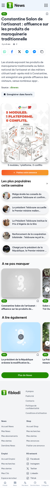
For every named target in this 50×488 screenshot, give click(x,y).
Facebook (35, 459)
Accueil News (7, 426)
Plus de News (25, 375)
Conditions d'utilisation (36, 413)
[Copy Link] (42, 51)
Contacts (30, 401)
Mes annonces (32, 441)
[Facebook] (12, 51)
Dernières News (8, 445)
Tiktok (33, 478)
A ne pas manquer (15, 264)
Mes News (5, 431)
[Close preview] (5, 347)
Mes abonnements (9, 436)
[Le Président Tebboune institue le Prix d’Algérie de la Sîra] (6, 222)
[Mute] (36, 347)
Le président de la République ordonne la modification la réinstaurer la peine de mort (17, 361)
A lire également (14, 317)
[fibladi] (4, 392)
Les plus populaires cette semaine (16, 183)
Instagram (35, 464)
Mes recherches (33, 431)
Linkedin (34, 473)
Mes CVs (5, 473)
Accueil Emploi (8, 459)
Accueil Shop (32, 426)
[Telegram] (27, 51)
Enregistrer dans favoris (19, 94)
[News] (10, 5)
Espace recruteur (9, 478)
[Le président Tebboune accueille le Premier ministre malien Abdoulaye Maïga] (6, 209)
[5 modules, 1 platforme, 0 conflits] (25, 133)
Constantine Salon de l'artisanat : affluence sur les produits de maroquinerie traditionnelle (18, 307)
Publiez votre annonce (26, 172)
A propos (30, 391)
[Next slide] (47, 289)
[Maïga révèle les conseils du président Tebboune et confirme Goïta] (6, 195)
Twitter (33, 468)
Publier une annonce (35, 445)
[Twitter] (19, 51)
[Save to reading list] (47, 14)
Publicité (30, 396)
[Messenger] (34, 51)
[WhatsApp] (4, 51)
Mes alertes (6, 441)
